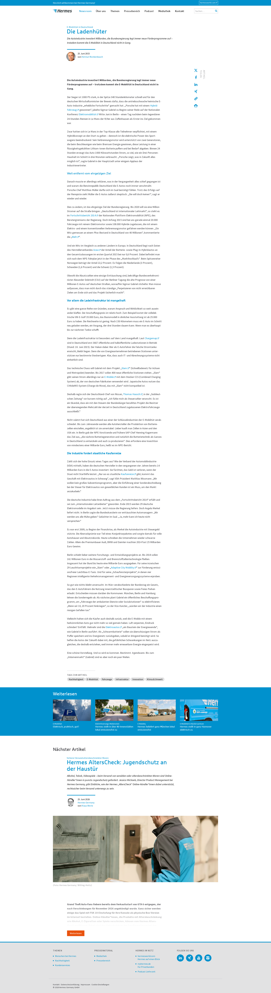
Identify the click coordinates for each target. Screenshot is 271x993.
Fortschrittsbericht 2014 (83, 215)
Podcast (149, 11)
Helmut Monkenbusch (92, 56)
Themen (115, 11)
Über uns (101, 11)
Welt (74, 236)
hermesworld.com (207, 2)
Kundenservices (62, 965)
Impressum (85, 984)
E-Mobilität (92, 679)
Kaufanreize (127, 474)
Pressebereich (132, 11)
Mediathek (164, 11)
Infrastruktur (122, 679)
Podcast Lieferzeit (146, 971)
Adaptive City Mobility (122, 567)
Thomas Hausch (131, 394)
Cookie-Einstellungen (100, 984)
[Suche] (216, 11)
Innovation (137, 679)
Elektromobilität (87, 114)
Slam (124, 368)
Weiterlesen (76, 933)
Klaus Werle (87, 805)
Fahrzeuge (107, 679)
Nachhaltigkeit (76, 679)
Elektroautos (112, 627)
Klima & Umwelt (155, 679)
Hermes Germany (86, 802)
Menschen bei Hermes (65, 956)
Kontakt (179, 11)
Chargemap (151, 338)
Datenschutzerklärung (70, 984)
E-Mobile (109, 377)
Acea (95, 249)
